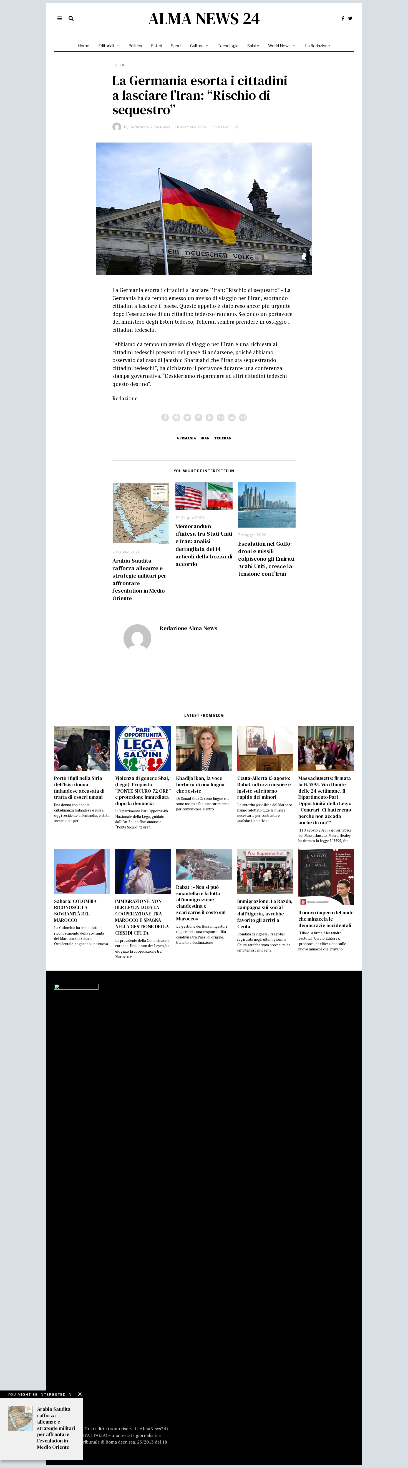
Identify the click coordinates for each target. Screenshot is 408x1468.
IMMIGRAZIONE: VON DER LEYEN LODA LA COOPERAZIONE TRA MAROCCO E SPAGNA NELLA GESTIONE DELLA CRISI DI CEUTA (142, 917)
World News (279, 45)
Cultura (196, 45)
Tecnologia (228, 45)
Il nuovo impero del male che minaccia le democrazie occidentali (326, 919)
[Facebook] (343, 18)
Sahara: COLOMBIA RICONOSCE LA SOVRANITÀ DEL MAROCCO (75, 911)
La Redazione (317, 45)
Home (83, 45)
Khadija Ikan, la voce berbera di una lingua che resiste (200, 784)
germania (186, 438)
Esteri (156, 45)
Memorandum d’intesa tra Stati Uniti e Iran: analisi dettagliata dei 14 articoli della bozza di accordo (203, 545)
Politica (135, 45)
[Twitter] (350, 18)
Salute (253, 45)
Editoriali (106, 45)
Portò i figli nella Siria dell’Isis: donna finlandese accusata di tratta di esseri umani (79, 788)
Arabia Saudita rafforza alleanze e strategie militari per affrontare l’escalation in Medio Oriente (139, 579)
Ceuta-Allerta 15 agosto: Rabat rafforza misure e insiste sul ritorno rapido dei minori (264, 788)
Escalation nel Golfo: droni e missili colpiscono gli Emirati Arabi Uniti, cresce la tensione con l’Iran (266, 559)
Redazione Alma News (188, 628)
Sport (176, 45)
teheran (222, 438)
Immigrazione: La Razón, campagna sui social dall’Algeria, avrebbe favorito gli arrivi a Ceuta (265, 914)
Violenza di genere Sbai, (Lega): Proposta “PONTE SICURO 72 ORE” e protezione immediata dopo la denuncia (143, 791)
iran (205, 438)
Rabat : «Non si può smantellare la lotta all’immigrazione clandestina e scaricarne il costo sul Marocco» (201, 903)
